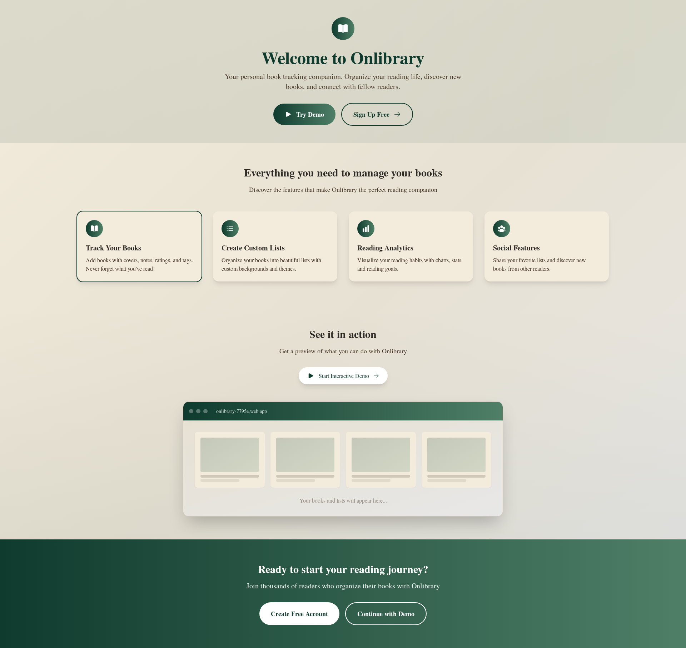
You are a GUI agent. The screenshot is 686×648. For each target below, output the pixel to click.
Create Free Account (299, 613)
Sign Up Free (371, 114)
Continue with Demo (385, 613)
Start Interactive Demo (344, 375)
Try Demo (310, 114)
